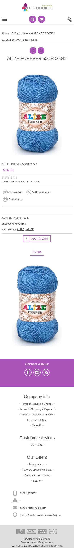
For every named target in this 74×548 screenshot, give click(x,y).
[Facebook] (28, 372)
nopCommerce (43, 539)
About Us (37, 425)
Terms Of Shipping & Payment (37, 409)
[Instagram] (37, 372)
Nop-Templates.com (43, 542)
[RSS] (46, 372)
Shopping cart (41, 19)
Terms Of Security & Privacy (37, 414)
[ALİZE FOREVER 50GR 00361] (41, 50)
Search (37, 480)
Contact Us (37, 444)
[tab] (37, 252)
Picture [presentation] (37, 252)
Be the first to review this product (20, 181)
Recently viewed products (37, 469)
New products (37, 464)
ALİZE (20, 229)
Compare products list (37, 475)
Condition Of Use (37, 420)
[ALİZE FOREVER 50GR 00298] (33, 50)
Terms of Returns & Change (37, 403)
